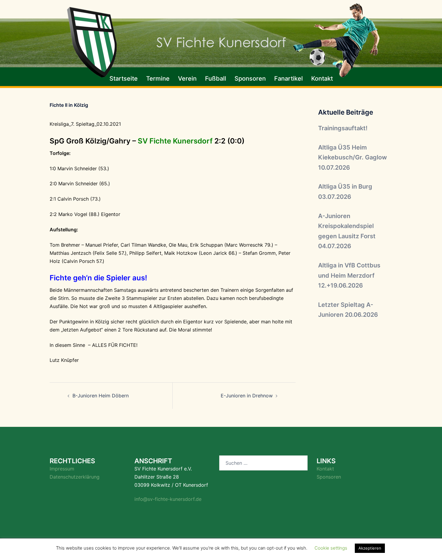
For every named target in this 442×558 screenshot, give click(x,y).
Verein (187, 78)
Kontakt (322, 78)
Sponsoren (250, 78)
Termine (158, 78)
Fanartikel (288, 78)
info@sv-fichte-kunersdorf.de (167, 499)
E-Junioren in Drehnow (247, 396)
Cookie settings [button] (331, 548)
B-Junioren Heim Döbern (100, 396)
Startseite (123, 78)
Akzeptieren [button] (369, 548)
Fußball (215, 78)
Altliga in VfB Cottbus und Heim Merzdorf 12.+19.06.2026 (349, 275)
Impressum (62, 469)
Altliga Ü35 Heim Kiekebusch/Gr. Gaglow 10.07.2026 (352, 157)
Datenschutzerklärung (75, 477)
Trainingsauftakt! (342, 128)
